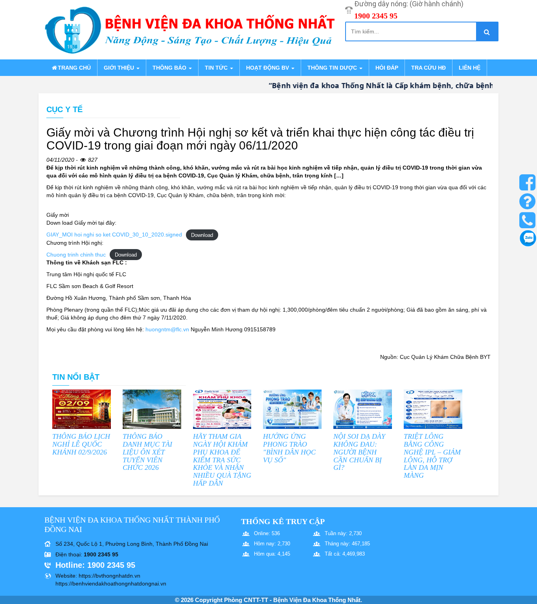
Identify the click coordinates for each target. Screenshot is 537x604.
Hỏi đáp (386, 68)
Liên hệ (469, 68)
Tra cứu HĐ (428, 68)
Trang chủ (74, 68)
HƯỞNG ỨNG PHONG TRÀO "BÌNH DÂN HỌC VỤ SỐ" (289, 448)
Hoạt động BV (268, 68)
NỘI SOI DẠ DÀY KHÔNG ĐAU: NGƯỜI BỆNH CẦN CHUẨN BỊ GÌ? (359, 451)
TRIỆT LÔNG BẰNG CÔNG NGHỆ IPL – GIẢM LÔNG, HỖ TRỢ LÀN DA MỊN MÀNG (432, 455)
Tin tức (217, 68)
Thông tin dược (333, 68)
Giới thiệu (120, 68)
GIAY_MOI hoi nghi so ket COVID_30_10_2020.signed (114, 234)
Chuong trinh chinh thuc (76, 254)
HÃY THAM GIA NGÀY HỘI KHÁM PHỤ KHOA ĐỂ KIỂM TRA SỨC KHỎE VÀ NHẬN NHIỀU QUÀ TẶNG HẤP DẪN (222, 459)
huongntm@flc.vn (167, 329)
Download (202, 235)
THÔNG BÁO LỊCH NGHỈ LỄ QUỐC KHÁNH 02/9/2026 (81, 444)
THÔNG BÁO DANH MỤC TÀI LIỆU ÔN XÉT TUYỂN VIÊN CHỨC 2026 (147, 451)
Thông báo (170, 68)
